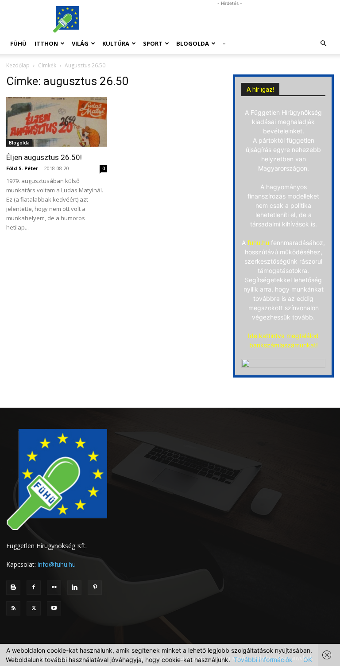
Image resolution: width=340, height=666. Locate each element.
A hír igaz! (260, 89)
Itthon (46, 43)
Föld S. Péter (22, 168)
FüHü (18, 43)
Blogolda (192, 43)
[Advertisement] (229, 19)
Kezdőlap (18, 65)
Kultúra (115, 43)
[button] (323, 43)
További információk (263, 659)
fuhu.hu (258, 242)
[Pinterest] (95, 587)
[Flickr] (54, 587)
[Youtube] (54, 608)
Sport (152, 43)
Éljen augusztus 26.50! (44, 157)
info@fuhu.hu (57, 564)
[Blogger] (13, 587)
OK (307, 659)
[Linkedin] (74, 587)
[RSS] (13, 608)
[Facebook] (34, 587)
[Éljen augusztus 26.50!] (56, 122)
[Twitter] (34, 608)
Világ (80, 43)
